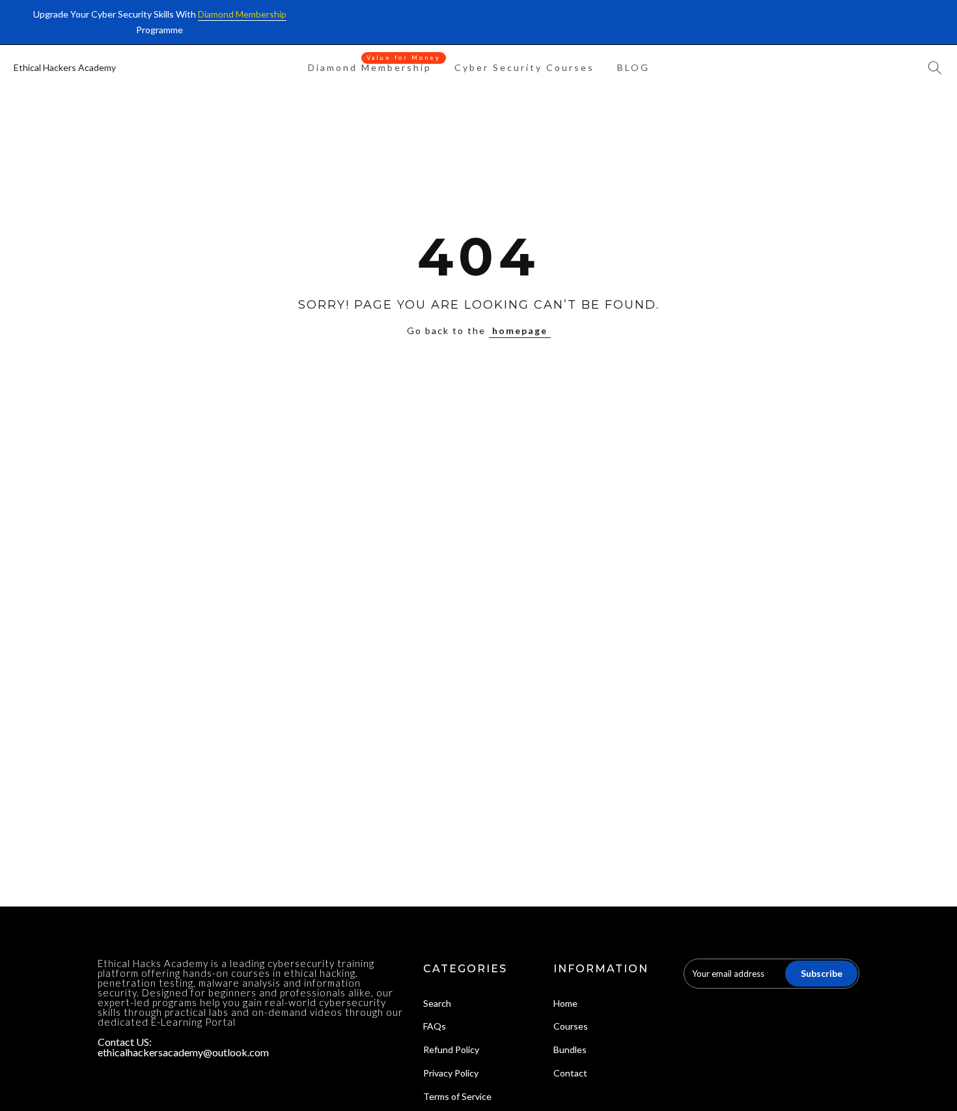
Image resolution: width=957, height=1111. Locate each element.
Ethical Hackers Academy (65, 67)
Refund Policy (451, 1049)
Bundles (570, 1049)
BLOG (633, 67)
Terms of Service (457, 1096)
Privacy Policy (450, 1072)
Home (565, 1003)
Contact (570, 1072)
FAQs (434, 1026)
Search (437, 1003)
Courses (570, 1026)
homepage (520, 330)
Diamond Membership (374, 66)
